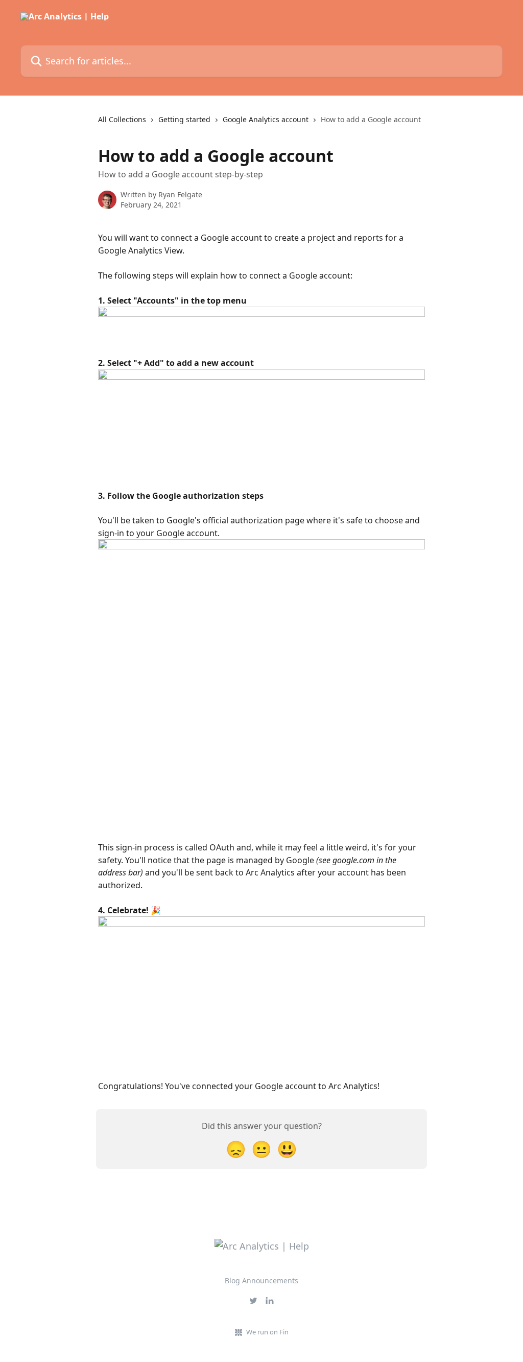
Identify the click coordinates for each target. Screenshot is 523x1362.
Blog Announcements (261, 1280)
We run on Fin (267, 1331)
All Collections (122, 119)
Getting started (184, 119)
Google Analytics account (265, 119)
